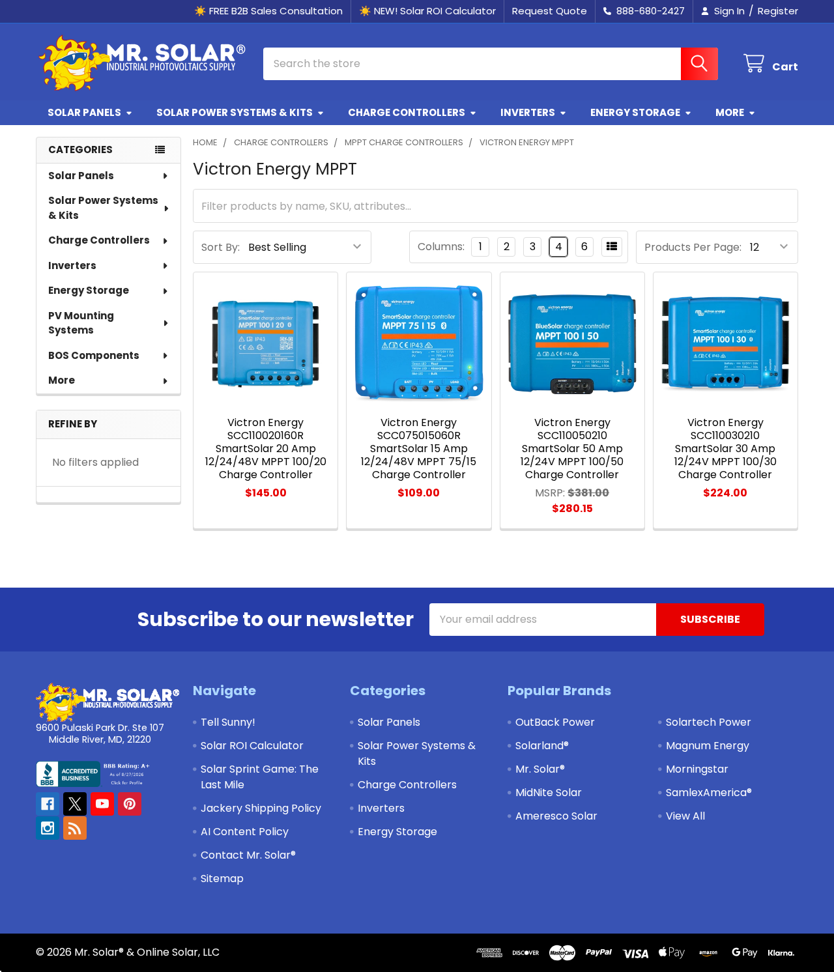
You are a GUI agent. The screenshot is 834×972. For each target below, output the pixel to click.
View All (685, 815)
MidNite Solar (548, 792)
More (729, 112)
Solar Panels (84, 112)
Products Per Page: (692, 247)
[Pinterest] (129, 804)
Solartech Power (708, 722)
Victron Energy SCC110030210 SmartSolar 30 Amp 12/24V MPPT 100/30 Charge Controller (725, 448)
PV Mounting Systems (81, 323)
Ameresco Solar (556, 815)
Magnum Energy (707, 745)
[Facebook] (47, 804)
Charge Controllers (406, 112)
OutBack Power (555, 722)
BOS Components (93, 355)
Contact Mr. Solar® (248, 855)
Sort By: (220, 247)
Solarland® (542, 745)
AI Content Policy (245, 831)
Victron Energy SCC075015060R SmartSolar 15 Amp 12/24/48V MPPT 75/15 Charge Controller (418, 448)
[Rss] (75, 828)
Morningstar (697, 769)
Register (778, 11)
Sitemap (222, 878)
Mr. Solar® (540, 769)
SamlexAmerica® (709, 792)
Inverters (527, 112)
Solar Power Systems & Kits (234, 112)
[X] (75, 804)
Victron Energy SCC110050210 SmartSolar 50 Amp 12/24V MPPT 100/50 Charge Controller (572, 448)
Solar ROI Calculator (252, 745)
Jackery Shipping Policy (261, 808)
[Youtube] (102, 804)
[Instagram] (47, 828)
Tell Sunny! (228, 722)
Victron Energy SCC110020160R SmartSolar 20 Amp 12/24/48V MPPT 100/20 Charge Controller (265, 448)
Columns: (441, 246)
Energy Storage (635, 112)
